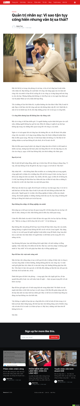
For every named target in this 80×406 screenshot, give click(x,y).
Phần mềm (37, 2)
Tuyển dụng (56, 2)
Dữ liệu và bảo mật (38, 392)
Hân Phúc (52, 392)
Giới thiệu (23, 2)
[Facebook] (75, 2)
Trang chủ (15, 2)
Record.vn (5, 392)
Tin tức (44, 2)
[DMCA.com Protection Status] (76, 405)
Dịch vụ (30, 2)
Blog (50, 2)
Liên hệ (64, 2)
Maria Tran (19, 26)
